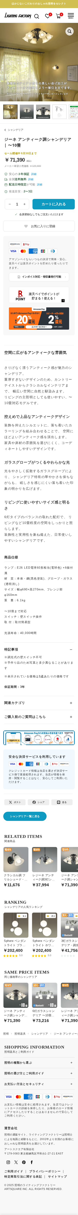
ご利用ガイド (13, 1171)
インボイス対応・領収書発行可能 (41, 276)
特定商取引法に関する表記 (23, 1176)
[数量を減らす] (9, 204)
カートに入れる (54, 204)
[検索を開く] (36, 16)
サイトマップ (57, 1176)
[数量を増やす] (24, 204)
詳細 (33, 174)
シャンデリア (15, 130)
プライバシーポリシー (45, 1171)
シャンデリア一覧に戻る (25, 816)
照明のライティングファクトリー (35, 1185)
